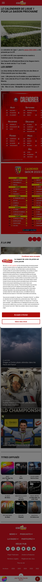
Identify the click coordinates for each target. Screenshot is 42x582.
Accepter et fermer (21, 315)
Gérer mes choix (21, 321)
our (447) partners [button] (12, 265)
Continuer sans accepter (31, 256)
